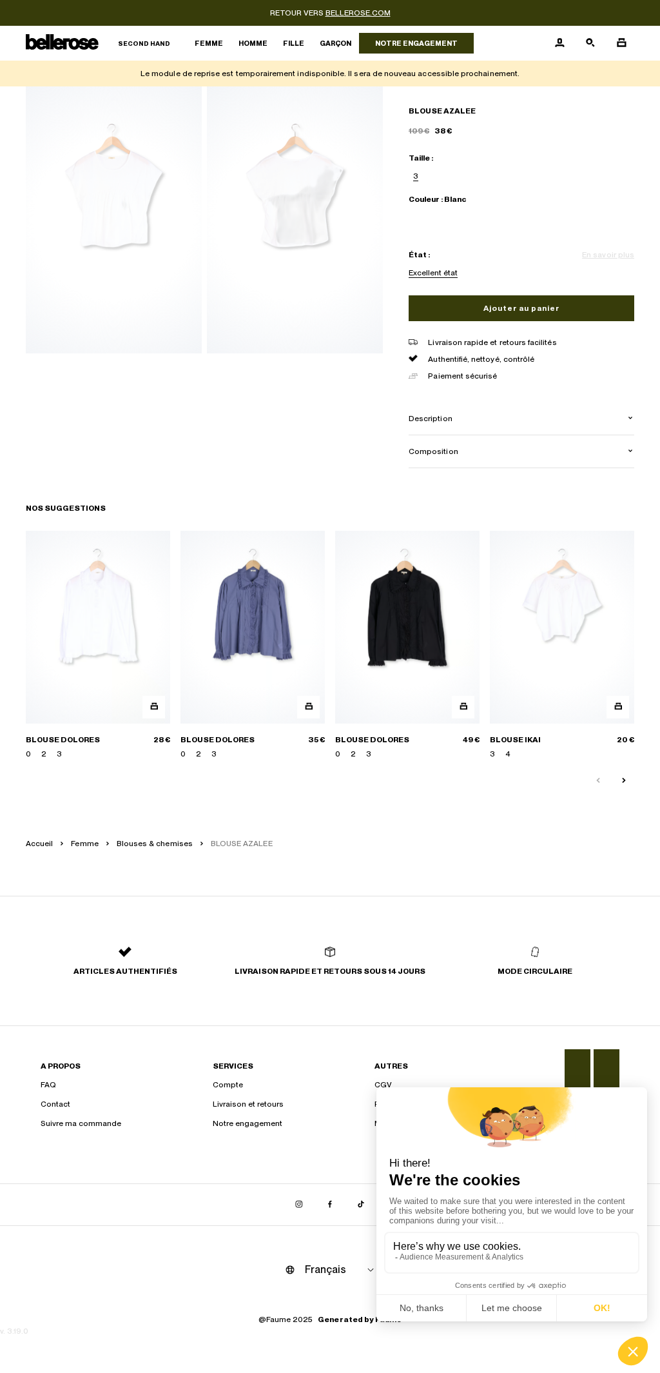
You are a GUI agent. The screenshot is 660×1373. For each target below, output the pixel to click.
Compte (228, 1084)
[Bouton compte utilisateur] (559, 43)
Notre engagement (416, 43)
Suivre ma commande (81, 1123)
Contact (55, 1104)
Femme (209, 43)
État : (419, 254)
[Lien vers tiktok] (361, 1204)
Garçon (335, 43)
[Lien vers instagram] (299, 1204)
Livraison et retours (248, 1104)
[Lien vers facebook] (330, 1204)
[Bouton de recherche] (590, 43)
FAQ (48, 1084)
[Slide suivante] (624, 781)
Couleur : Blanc (437, 199)
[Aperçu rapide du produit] (153, 707)
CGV (383, 1084)
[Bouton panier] (621, 43)
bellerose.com (358, 12)
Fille (293, 43)
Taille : (421, 158)
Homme (252, 43)
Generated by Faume (360, 1319)
